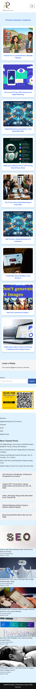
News (2, 428)
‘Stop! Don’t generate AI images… (18, 312)
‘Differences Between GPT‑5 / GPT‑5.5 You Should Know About (18, 167)
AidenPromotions (9, 684)
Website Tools (4, 434)
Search (2, 377)
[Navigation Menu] (32, 6)
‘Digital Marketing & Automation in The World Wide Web (18, 130)
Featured (3, 424)
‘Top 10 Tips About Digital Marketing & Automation (18, 203)
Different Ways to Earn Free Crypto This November (16, 466)
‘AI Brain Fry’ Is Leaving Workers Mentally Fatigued (18, 57)
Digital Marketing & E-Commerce (11, 421)
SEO (1, 431)
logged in (13, 367)
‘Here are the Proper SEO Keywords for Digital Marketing (18, 93)
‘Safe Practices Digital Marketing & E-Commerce (18, 240)
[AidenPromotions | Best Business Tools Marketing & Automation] (8, 6)
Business (3, 418)
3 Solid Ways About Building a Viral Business (18, 277)
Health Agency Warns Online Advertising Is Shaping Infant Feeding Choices (18, 348)
